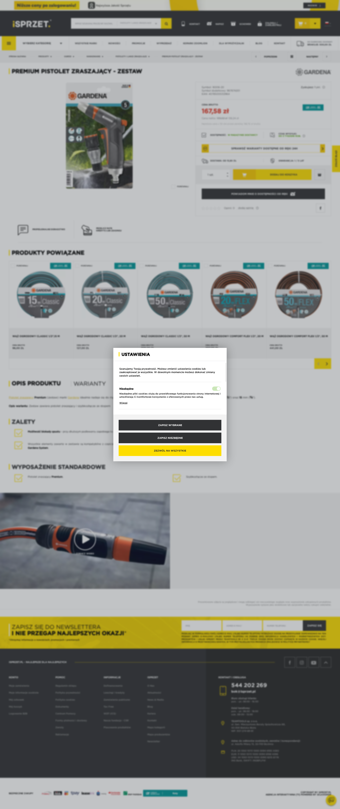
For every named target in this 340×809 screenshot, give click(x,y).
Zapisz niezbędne (170, 438)
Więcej (123, 402)
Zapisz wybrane (170, 425)
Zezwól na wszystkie (170, 450)
